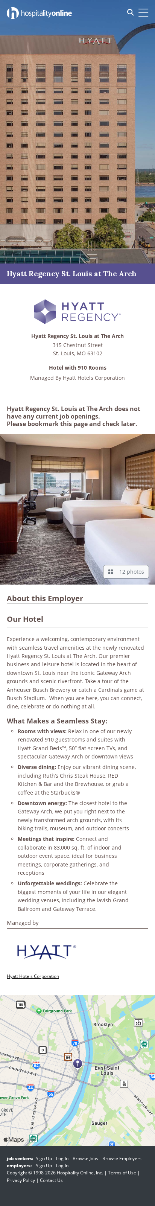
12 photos (130, 571)
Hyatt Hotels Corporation (94, 377)
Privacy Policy (21, 1180)
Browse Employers (121, 1158)
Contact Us (51, 1180)
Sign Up (44, 1158)
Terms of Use (122, 1172)
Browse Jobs (85, 1158)
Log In (62, 1158)
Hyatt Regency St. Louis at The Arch (77, 336)
